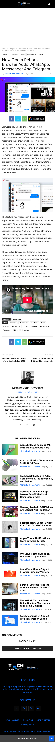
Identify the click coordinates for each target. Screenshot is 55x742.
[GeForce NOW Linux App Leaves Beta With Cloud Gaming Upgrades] (10, 496)
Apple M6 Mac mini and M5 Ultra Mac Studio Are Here (35, 446)
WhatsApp (25, 330)
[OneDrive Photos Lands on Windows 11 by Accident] (10, 558)
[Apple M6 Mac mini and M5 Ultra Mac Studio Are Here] (10, 450)
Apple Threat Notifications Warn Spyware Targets (35, 539)
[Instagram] (27, 425)
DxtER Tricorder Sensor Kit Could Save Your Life (42, 359)
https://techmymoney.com (28, 392)
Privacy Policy (27, 725)
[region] (27, 29)
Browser (13, 323)
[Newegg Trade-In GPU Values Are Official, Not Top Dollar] (10, 512)
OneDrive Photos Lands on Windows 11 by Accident (35, 555)
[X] (18, 118)
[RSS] (24, 708)
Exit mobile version (27, 738)
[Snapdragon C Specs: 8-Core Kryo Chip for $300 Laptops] (10, 527)
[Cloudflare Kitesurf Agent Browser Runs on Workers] (10, 574)
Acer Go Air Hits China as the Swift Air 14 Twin (36, 462)
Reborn (34, 326)
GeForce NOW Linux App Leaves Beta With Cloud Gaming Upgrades (34, 494)
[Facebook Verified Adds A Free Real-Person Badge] (10, 621)
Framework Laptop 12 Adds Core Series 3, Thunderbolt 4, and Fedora (36, 479)
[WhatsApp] (24, 118)
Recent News (31, 54)
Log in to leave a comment (27, 648)
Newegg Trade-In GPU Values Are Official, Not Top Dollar (36, 508)
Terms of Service (43, 720)
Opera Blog (17, 319)
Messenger (16, 326)
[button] (6, 4)
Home (4, 49)
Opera (26, 326)
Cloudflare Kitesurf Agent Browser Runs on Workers (34, 570)
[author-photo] (27, 384)
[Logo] (27, 672)
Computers (22, 49)
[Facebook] (11, 118)
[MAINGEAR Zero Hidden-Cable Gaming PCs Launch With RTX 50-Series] (10, 605)
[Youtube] (38, 708)
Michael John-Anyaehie (14, 74)
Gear (43, 323)
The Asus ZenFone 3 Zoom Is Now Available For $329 (14, 359)
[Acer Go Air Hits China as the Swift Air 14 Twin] (10, 465)
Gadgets (12, 49)
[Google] (36, 118)
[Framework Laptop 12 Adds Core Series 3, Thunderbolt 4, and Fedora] (10, 481)
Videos (41, 54)
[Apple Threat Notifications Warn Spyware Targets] (10, 543)
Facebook (34, 323)
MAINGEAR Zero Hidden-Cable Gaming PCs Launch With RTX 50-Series (35, 603)
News (23, 54)
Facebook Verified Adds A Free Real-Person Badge (34, 617)
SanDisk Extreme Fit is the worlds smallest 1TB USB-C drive (35, 587)
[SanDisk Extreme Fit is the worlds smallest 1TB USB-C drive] (10, 589)
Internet (6, 326)
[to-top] (51, 737)
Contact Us (28, 720)
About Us (16, 720)
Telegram (6, 330)
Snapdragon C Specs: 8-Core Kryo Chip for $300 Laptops (36, 524)
